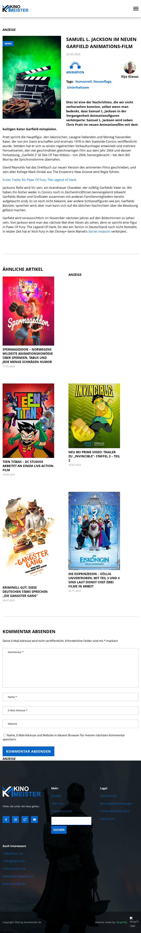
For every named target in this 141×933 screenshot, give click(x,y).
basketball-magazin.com (18, 876)
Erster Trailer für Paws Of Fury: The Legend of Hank (39, 180)
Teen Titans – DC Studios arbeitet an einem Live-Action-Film (28, 466)
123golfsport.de (13, 853)
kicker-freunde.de (14, 884)
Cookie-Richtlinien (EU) (114, 811)
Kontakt (56, 796)
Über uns (57, 803)
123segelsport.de (14, 861)
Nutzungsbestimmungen (116, 803)
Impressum (107, 819)
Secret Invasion (99, 231)
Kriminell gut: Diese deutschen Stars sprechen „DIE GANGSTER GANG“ (25, 591)
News (8, 43)
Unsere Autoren (61, 811)
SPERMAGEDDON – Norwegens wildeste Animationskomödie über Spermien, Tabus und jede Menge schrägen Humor (28, 355)
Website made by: (111, 922)
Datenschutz (108, 796)
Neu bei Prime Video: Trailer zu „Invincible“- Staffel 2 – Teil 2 (94, 456)
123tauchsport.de (14, 868)
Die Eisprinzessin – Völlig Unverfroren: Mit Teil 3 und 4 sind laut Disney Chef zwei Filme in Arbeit (94, 580)
